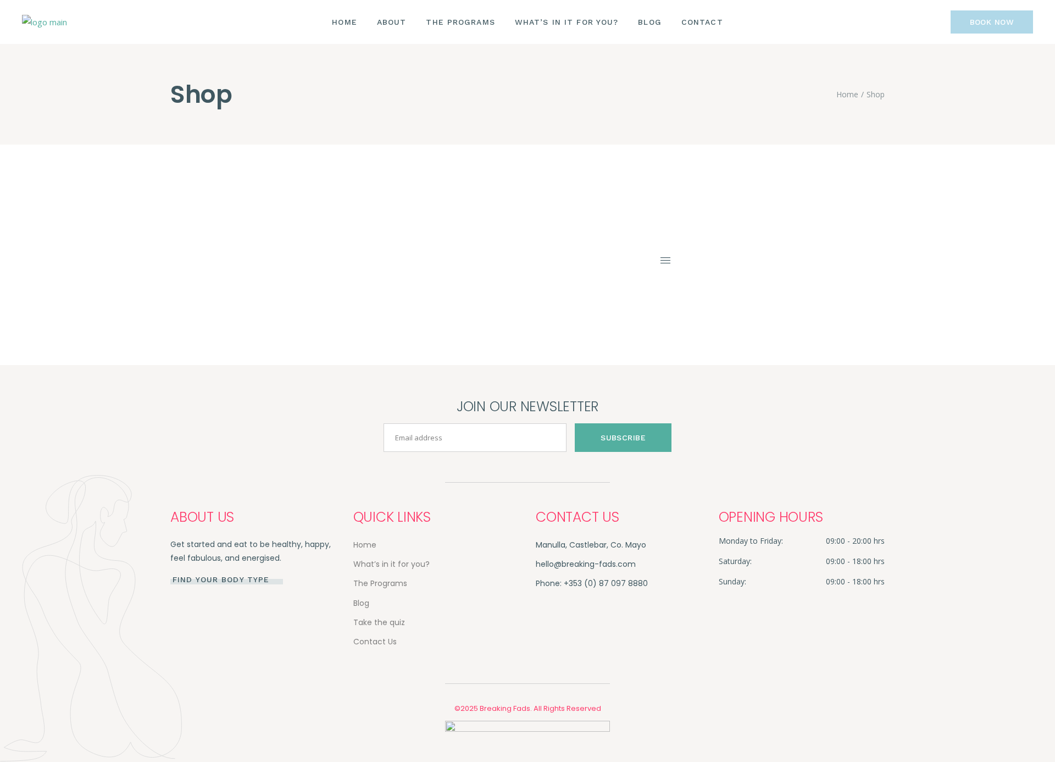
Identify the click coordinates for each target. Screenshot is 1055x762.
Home (364, 544)
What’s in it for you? (391, 564)
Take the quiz (379, 622)
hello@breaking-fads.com (586, 564)
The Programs (380, 583)
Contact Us (375, 641)
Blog (361, 603)
